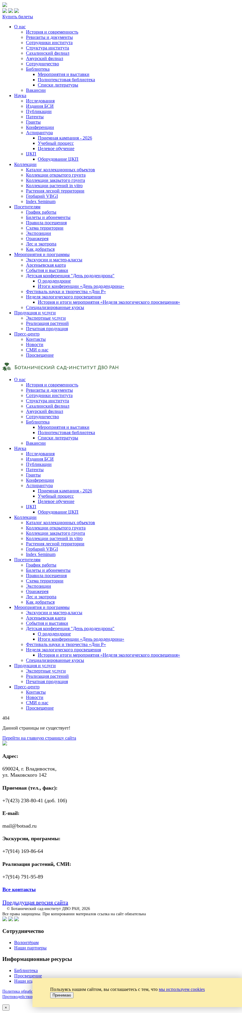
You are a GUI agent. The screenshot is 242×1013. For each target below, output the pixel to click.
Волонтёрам (26, 942)
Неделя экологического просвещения (63, 296)
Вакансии (36, 90)
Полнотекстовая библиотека (66, 79)
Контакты (36, 339)
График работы (41, 212)
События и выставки (47, 270)
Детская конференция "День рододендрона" (70, 275)
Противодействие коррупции (28, 996)
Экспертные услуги (46, 317)
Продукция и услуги (35, 312)
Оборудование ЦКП (58, 159)
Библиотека (38, 69)
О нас (20, 26)
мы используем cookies (182, 989)
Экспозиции (38, 233)
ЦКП (31, 153)
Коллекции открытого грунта (56, 174)
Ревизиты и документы (49, 37)
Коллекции (25, 164)
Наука (20, 95)
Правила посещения (46, 222)
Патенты (35, 116)
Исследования (40, 100)
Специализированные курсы (55, 307)
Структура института (47, 47)
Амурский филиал (44, 58)
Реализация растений (47, 323)
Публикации (39, 111)
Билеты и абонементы (48, 217)
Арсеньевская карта (46, 265)
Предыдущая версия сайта (35, 902)
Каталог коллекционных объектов (60, 169)
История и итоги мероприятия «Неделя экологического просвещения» (109, 302)
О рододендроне (54, 280)
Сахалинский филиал (47, 53)
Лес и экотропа (41, 243)
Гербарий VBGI (42, 196)
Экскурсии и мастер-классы (54, 259)
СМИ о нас (37, 349)
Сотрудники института (49, 42)
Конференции (40, 127)
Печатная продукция (47, 328)
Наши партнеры (30, 947)
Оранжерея (37, 238)
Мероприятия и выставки (63, 74)
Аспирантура (39, 132)
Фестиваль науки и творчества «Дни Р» (66, 291)
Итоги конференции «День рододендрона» (81, 286)
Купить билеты (17, 16)
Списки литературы (58, 84)
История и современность (52, 31)
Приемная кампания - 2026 (65, 137)
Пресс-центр (27, 333)
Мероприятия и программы (42, 254)
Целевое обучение (56, 148)
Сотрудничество (42, 63)
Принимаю (62, 995)
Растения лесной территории (55, 190)
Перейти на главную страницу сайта (39, 737)
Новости (34, 344)
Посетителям (27, 206)
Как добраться (40, 249)
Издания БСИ (40, 106)
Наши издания (28, 981)
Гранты (33, 121)
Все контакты (19, 889)
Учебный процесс (56, 143)
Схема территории (44, 227)
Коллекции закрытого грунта (55, 180)
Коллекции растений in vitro (54, 185)
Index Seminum (40, 201)
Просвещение (40, 355)
